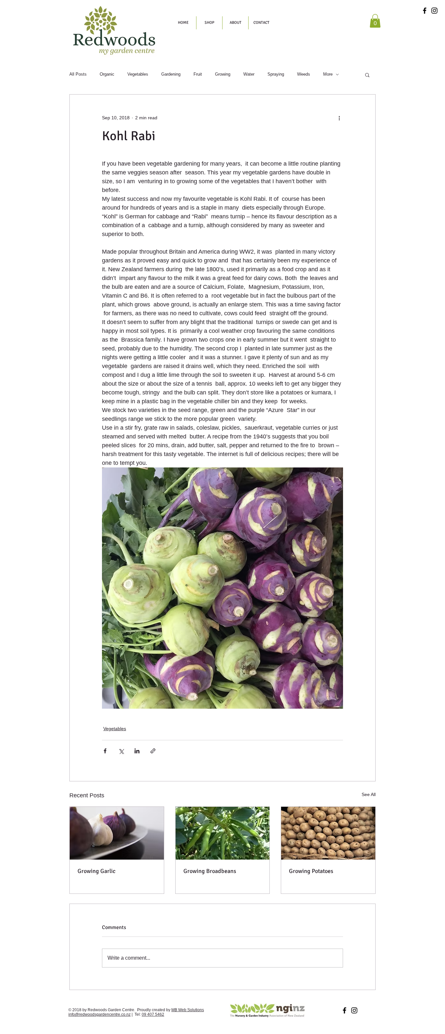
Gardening (170, 74)
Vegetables (137, 74)
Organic (107, 74)
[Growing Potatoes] (328, 833)
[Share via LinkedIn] (137, 751)
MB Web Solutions (187, 1010)
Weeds (303, 74)
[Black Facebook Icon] (425, 11)
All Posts (78, 74)
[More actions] (339, 118)
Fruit (198, 74)
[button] (375, 21)
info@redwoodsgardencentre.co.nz (99, 1014)
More (328, 74)
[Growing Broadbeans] (223, 833)
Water (248, 74)
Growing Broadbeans (209, 871)
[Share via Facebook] (105, 751)
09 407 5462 (153, 1014)
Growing (222, 74)
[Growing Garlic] (117, 833)
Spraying (275, 74)
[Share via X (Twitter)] (121, 751)
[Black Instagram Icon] (434, 11)
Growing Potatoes (311, 871)
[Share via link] (153, 751)
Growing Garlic (96, 871)
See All (369, 794)
